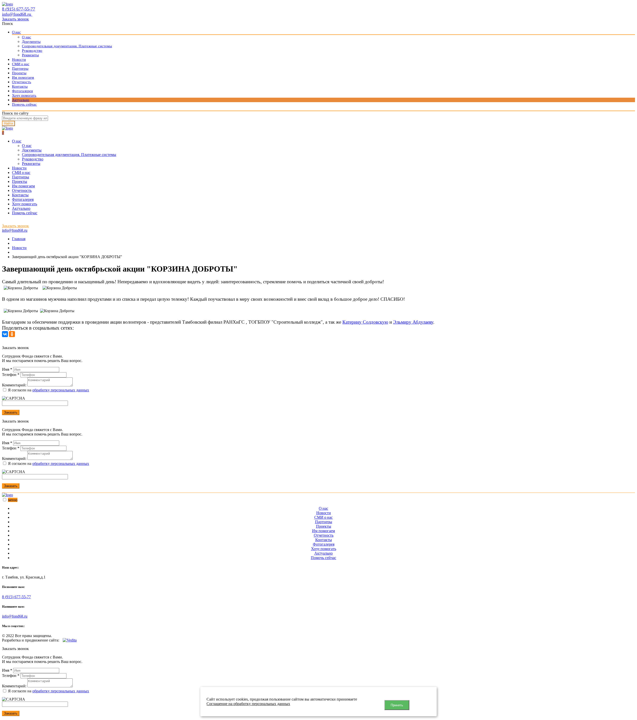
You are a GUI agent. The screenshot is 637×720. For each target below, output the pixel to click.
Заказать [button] (10, 412)
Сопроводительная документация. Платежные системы (67, 46)
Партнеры (20, 69)
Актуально (20, 100)
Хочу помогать (24, 95)
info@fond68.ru (17, 14)
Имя (7, 369)
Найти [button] (8, 123)
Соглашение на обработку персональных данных (248, 704)
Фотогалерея (22, 91)
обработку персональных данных (60, 390)
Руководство (32, 51)
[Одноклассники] (12, 334)
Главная (18, 239)
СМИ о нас (20, 64)
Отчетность (21, 82)
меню (12, 500)
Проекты (19, 73)
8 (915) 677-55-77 (18, 8)
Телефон (10, 374)
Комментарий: (14, 385)
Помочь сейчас (24, 104)
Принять (397, 705)
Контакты (20, 86)
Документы (31, 42)
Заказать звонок (15, 19)
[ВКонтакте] (5, 334)
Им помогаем (23, 77)
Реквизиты (30, 55)
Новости (19, 60)
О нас (16, 32)
